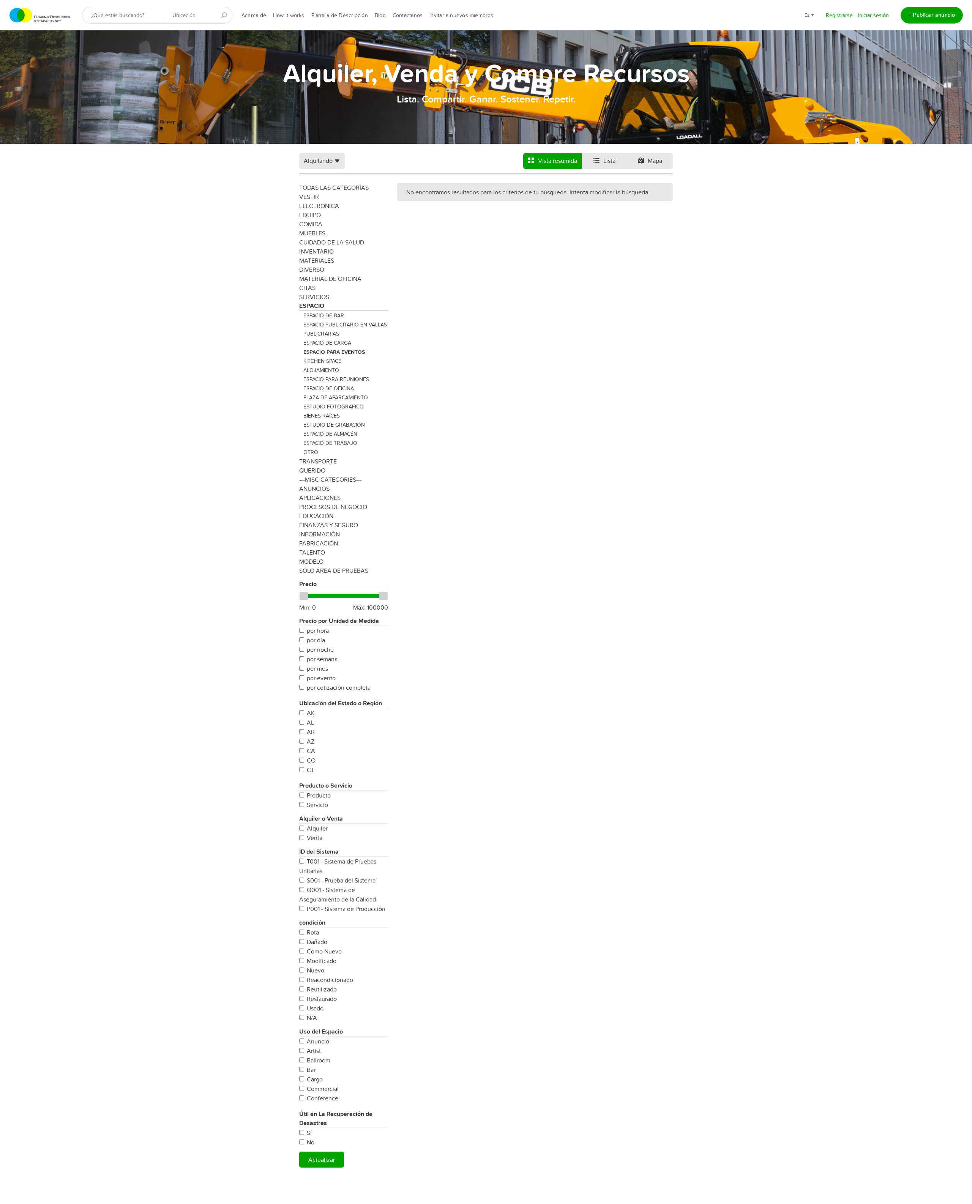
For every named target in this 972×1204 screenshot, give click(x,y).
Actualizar (321, 1159)
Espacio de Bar (323, 315)
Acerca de (253, 15)
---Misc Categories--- (330, 479)
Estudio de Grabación (334, 425)
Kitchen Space (322, 361)
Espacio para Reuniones (336, 379)
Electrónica (319, 206)
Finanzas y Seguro (328, 525)
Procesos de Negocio (333, 507)
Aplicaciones (320, 497)
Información (319, 534)
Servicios (314, 297)
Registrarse (839, 15)
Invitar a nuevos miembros (461, 15)
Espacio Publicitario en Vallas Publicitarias (345, 329)
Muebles (312, 233)
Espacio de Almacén (330, 434)
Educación (316, 516)
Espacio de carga (327, 343)
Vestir (309, 196)
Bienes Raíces (321, 415)
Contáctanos (408, 15)
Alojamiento (321, 370)
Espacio (311, 305)
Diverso (311, 269)
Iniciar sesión (873, 15)
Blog (380, 15)
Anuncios (314, 488)
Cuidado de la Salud (331, 242)
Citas (307, 288)
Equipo (310, 215)
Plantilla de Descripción (339, 15)
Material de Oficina (330, 278)
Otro (310, 452)
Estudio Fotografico (333, 406)
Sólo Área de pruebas (333, 570)
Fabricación (318, 543)
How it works (289, 15)
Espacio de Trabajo (330, 443)
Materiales (316, 260)
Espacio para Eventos (334, 352)
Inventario (316, 251)
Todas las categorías (334, 187)
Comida (310, 224)
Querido (312, 470)
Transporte (318, 461)
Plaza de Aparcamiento (335, 397)
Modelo (311, 561)
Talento (312, 552)
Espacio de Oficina (328, 388)
